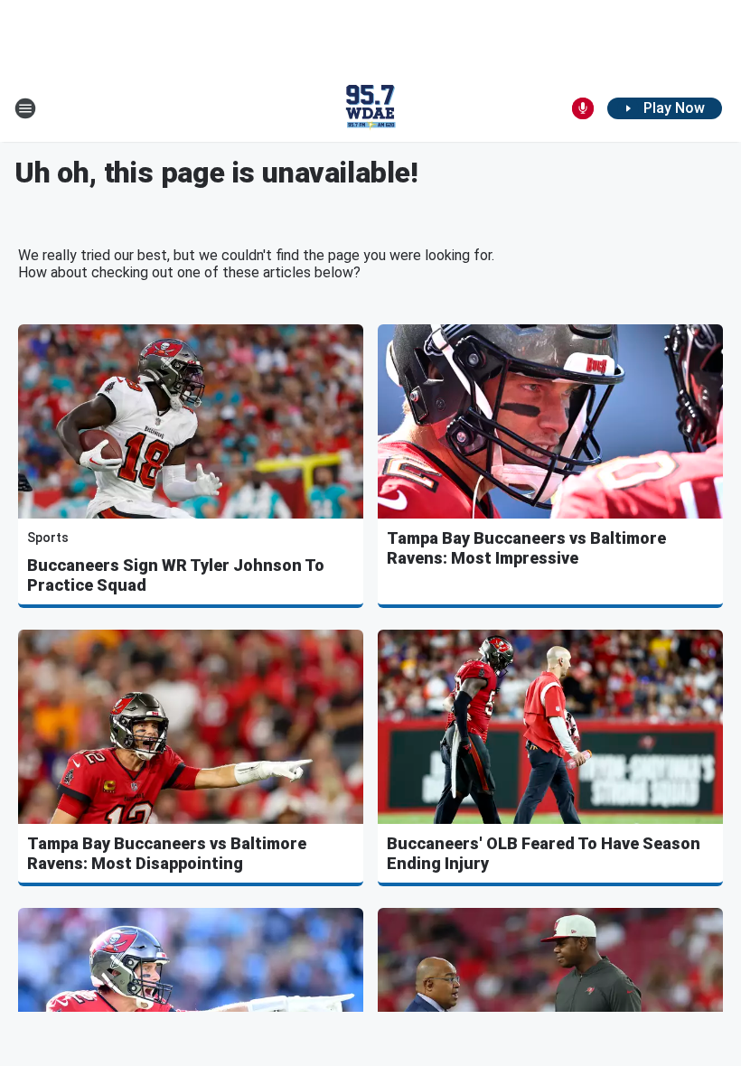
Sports (48, 537)
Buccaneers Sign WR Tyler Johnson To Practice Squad (175, 575)
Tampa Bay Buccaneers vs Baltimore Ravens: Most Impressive (526, 547)
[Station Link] (370, 108)
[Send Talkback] (583, 108)
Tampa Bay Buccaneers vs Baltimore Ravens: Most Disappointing (166, 853)
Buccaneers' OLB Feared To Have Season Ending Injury (543, 853)
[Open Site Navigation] (25, 108)
